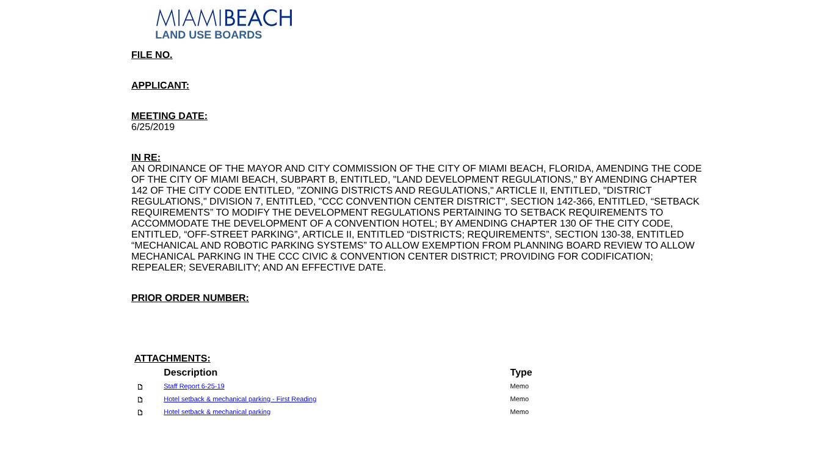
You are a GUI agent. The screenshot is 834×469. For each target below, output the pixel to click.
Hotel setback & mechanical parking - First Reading (240, 399)
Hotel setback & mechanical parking (217, 412)
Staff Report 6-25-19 (194, 386)
